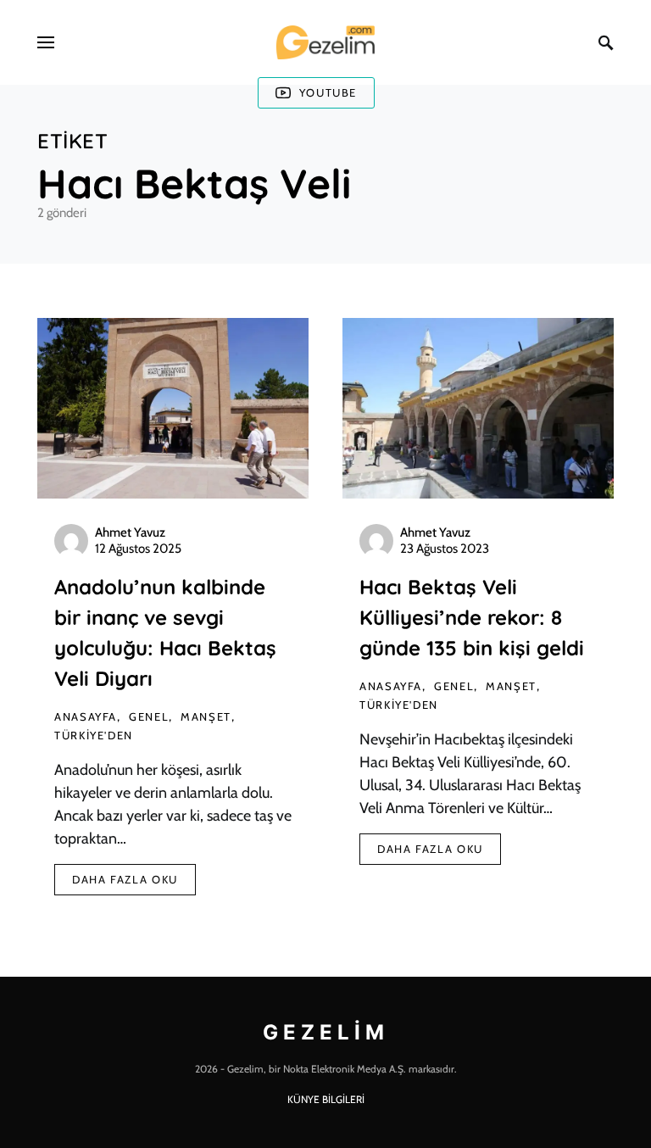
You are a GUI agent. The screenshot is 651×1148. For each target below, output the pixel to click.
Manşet (206, 716)
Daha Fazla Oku (125, 879)
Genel (149, 716)
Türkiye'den (93, 735)
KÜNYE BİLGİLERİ (325, 1099)
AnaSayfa (85, 716)
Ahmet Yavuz (130, 532)
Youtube (328, 92)
